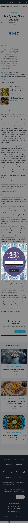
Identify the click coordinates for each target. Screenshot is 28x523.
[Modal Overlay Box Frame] (14, 261)
